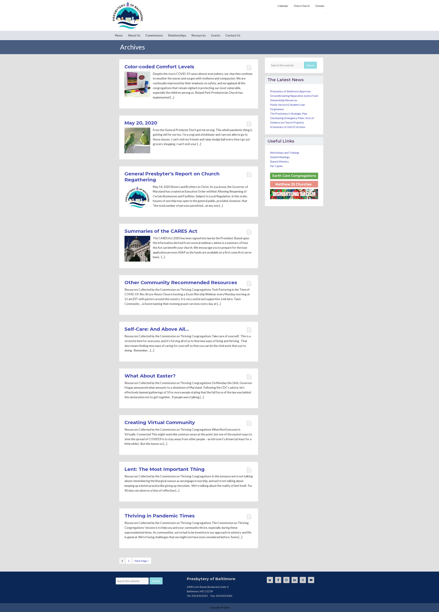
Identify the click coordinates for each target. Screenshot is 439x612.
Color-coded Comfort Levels (159, 67)
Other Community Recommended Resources (180, 282)
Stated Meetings (280, 157)
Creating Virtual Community (159, 422)
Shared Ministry (279, 161)
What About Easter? (150, 376)
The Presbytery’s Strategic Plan (288, 113)
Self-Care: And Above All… (156, 329)
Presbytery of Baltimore (127, 15)
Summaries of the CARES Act (160, 231)
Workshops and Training (284, 152)
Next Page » (141, 561)
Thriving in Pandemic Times (159, 516)
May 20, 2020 (140, 123)
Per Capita (276, 166)
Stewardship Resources (283, 100)
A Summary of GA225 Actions (287, 126)
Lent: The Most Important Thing (164, 469)
